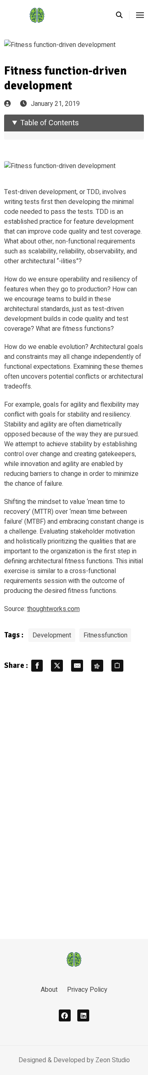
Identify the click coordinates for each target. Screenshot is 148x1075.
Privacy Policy (87, 990)
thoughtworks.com (53, 609)
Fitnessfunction (105, 635)
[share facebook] (37, 666)
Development (51, 635)
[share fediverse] (97, 666)
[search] (123, 15)
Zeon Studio (112, 1060)
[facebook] (65, 1015)
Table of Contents (49, 123)
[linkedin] (83, 1015)
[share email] (77, 666)
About (49, 990)
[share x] (57, 666)
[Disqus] (74, 804)
